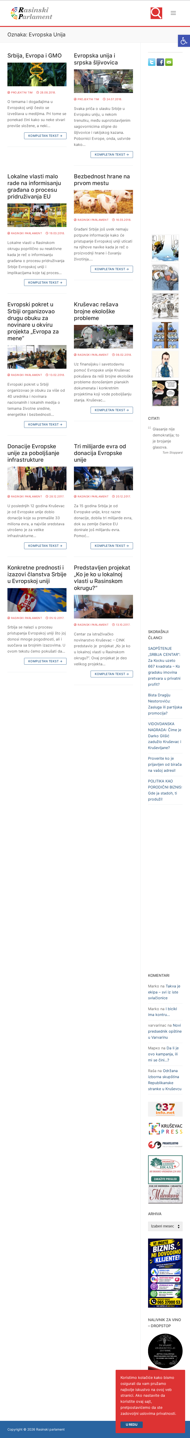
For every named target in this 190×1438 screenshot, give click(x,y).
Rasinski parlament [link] (26, 233)
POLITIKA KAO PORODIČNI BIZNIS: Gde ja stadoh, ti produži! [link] (165, 790)
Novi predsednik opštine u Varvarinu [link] (165, 1031)
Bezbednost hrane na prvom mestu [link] (102, 179)
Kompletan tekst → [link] (45, 136)
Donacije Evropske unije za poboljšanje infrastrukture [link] (33, 453)
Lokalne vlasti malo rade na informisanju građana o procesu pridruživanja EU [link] (34, 186)
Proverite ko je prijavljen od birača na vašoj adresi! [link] (165, 764)
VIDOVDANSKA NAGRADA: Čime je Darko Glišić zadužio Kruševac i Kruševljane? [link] (164, 735)
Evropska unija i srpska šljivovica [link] (96, 59)
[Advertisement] (169, 154)
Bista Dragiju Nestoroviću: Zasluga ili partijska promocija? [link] (165, 704)
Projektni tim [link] (21, 92)
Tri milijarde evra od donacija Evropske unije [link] (100, 453)
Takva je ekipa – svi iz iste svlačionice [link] (164, 992)
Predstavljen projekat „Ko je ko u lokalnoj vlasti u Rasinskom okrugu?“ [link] (102, 577)
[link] (184, 41)
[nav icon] (173, 13)
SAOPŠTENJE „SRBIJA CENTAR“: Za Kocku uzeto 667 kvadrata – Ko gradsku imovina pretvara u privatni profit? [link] (164, 666)
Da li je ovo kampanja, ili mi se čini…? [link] (163, 1054)
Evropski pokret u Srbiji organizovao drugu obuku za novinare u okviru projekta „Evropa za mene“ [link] (33, 321)
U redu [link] (131, 1424)
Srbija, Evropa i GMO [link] (34, 55)
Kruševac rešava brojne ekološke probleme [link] (96, 311)
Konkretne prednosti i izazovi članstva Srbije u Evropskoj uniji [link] (36, 574)
